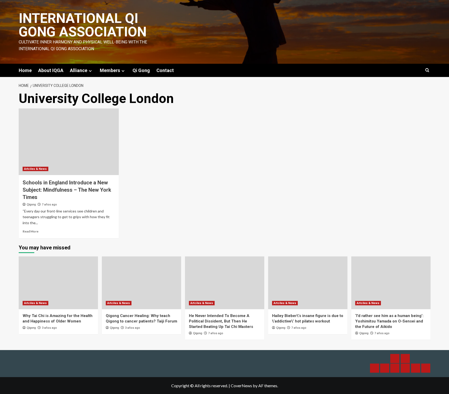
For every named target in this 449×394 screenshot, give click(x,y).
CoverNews (241, 385)
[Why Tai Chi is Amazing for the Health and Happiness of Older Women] (58, 282)
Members (110, 70)
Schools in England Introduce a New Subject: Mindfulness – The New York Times (67, 189)
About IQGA (50, 70)
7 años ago (49, 204)
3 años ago (49, 328)
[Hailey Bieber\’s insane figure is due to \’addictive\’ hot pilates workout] (307, 282)
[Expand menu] (90, 71)
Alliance (78, 70)
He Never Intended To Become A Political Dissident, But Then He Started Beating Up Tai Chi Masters (221, 321)
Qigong (31, 204)
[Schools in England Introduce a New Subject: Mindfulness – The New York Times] (69, 141)
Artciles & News (35, 169)
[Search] (427, 70)
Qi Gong (141, 70)
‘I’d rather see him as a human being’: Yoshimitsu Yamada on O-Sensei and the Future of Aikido (389, 321)
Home (25, 70)
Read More (30, 231)
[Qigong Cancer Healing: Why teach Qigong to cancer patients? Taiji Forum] (141, 282)
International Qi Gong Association (83, 25)
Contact (165, 70)
